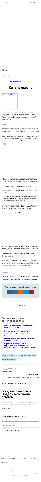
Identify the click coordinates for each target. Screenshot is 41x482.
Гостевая (23, 458)
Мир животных (15, 82)
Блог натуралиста (17, 471)
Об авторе (5, 462)
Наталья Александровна (15, 269)
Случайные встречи (9, 359)
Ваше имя (6, 408)
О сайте (4, 458)
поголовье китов (29, 248)
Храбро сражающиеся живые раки (23, 377)
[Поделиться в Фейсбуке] (9, 292)
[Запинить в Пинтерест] (31, 292)
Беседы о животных (9, 356)
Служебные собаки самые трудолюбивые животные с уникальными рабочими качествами (19, 345)
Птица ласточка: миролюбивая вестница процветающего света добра (17, 333)
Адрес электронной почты (14, 416)
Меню (5, 70)
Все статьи (5, 272)
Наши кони (7, 371)
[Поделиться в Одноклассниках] (20, 292)
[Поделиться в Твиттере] (26, 292)
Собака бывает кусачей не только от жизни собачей (19, 339)
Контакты (33, 458)
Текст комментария (10, 431)
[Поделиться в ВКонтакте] (15, 292)
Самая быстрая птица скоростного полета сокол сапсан (19, 326)
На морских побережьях (27, 356)
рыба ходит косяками (13, 130)
